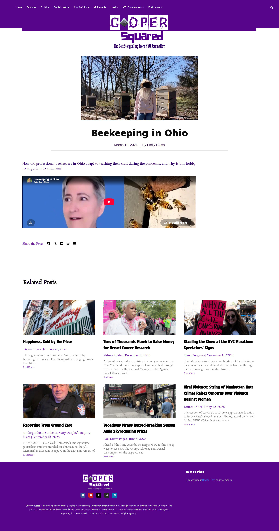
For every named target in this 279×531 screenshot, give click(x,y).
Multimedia (100, 7)
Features (31, 7)
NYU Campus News (133, 7)
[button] (48, 243)
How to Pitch (208, 480)
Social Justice (61, 7)
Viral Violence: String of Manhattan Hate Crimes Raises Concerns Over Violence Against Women (218, 393)
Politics (45, 7)
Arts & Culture (81, 7)
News (19, 7)
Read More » (28, 367)
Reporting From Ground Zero (47, 425)
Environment (155, 7)
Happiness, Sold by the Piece (47, 341)
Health (114, 7)
